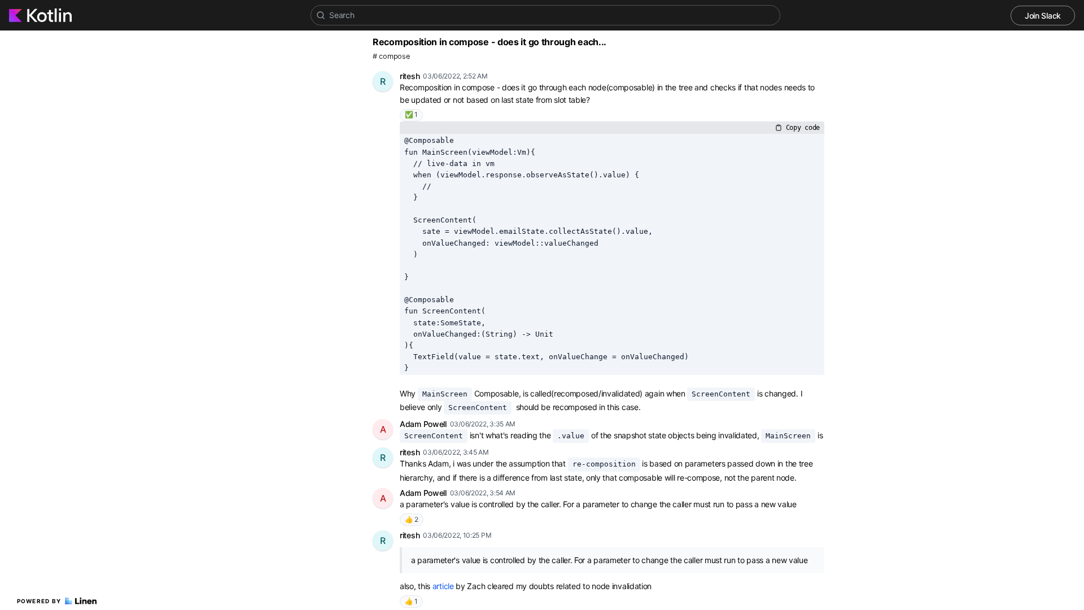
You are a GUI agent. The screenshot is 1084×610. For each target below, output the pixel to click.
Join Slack (1043, 15)
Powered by (39, 601)
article (443, 586)
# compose (391, 56)
